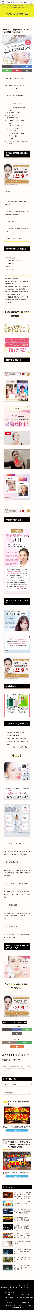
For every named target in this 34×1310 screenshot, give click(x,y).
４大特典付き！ (11, 123)
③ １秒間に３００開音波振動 (17, 133)
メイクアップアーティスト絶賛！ (16, 120)
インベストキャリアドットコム (17, 2)
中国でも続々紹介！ (12, 115)
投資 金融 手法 (9, 1292)
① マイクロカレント (15, 128)
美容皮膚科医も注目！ (13, 118)
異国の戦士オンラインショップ (9, 1288)
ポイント (11, 110)
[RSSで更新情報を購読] (17, 1046)
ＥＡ (9, 1294)
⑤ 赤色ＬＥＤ (13, 138)
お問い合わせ (25, 1294)
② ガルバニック (13, 130)
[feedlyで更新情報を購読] (24, 1042)
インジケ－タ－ (25, 1287)
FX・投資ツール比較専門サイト (25, 1298)
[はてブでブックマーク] (27, 66)
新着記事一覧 (25, 1302)
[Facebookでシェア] (17, 66)
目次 (14, 104)
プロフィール (9, 1302)
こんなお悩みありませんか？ (15, 125)
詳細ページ (17, 1130)
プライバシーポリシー (25, 1285)
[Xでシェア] (7, 66)
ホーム (9, 1285)
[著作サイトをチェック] (9, 1042)
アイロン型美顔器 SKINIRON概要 (16, 107)
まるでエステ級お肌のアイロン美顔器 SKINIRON (15, 1022)
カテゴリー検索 (9, 1297)
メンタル (25, 1292)
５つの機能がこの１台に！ (14, 112)
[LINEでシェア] (7, 70)
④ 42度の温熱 (13, 136)
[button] (27, 70)
